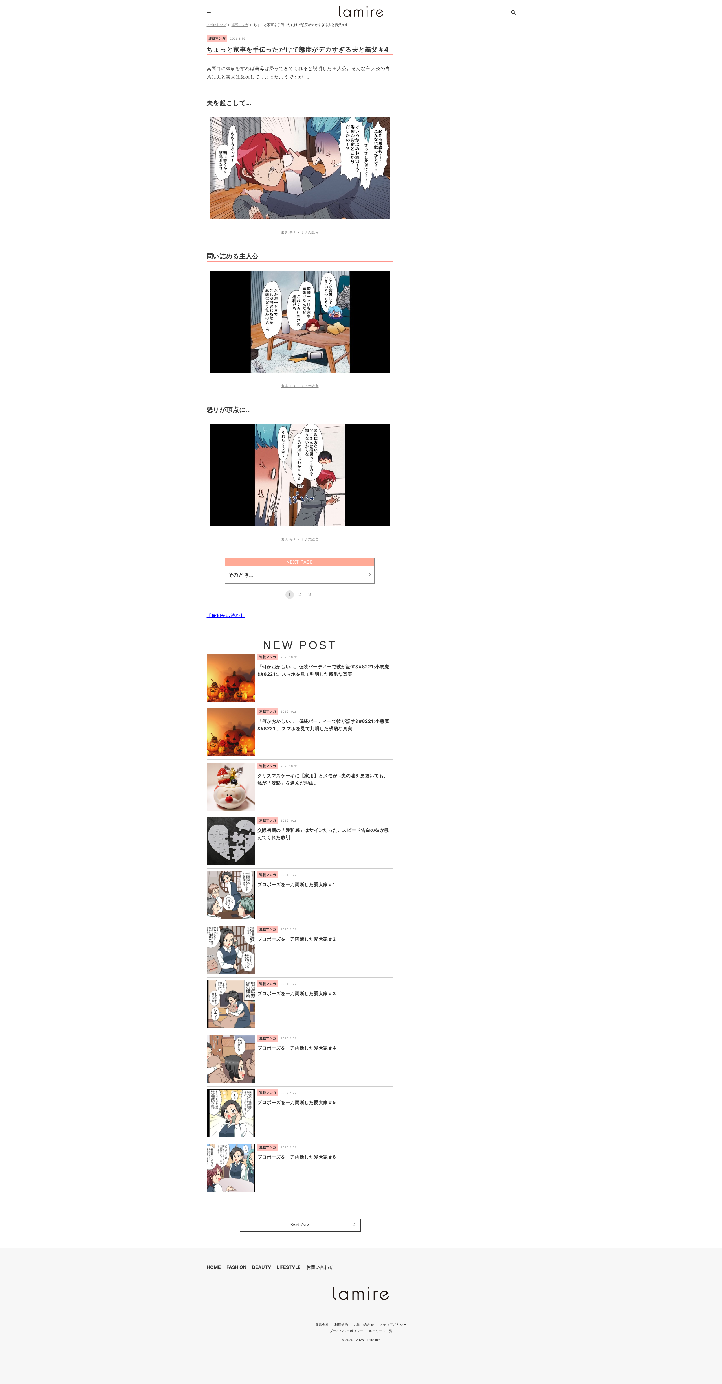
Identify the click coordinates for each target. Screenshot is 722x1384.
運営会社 (322, 1324)
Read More (299, 1225)
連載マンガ (240, 25)
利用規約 (341, 1324)
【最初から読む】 (226, 615)
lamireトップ (216, 25)
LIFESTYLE (289, 1267)
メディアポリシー (393, 1324)
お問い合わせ (319, 1267)
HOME (214, 1267)
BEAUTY (261, 1267)
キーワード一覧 (381, 1331)
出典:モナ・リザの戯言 (300, 232)
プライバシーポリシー (346, 1331)
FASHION (236, 1267)
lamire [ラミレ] (361, 12)
